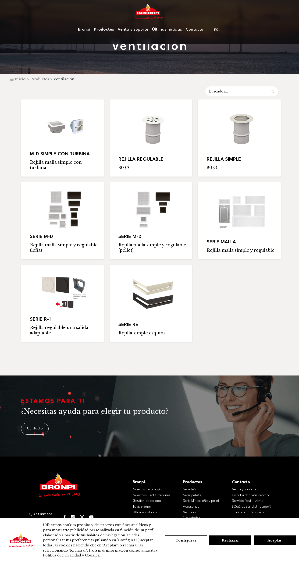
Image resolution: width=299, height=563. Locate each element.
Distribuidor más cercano (251, 495)
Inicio (20, 79)
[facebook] (65, 516)
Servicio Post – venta (247, 501)
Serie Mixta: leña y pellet (201, 501)
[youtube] (91, 516)
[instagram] (82, 516)
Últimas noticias (167, 30)
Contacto (194, 30)
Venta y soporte (244, 489)
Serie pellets (192, 495)
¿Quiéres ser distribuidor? (251, 507)
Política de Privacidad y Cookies (71, 555)
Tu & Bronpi (142, 507)
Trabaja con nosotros (248, 512)
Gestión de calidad (147, 501)
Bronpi (139, 482)
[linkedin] (73, 516)
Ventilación (191, 512)
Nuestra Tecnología (147, 489)
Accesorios (191, 507)
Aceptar (275, 540)
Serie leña (190, 489)
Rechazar (230, 540)
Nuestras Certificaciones (151, 495)
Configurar (185, 540)
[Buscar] (272, 91)
